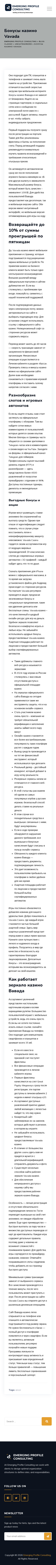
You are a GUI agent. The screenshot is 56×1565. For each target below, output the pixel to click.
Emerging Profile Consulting (37, 1555)
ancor (18, 1390)
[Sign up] (47, 1536)
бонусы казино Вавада (21, 95)
